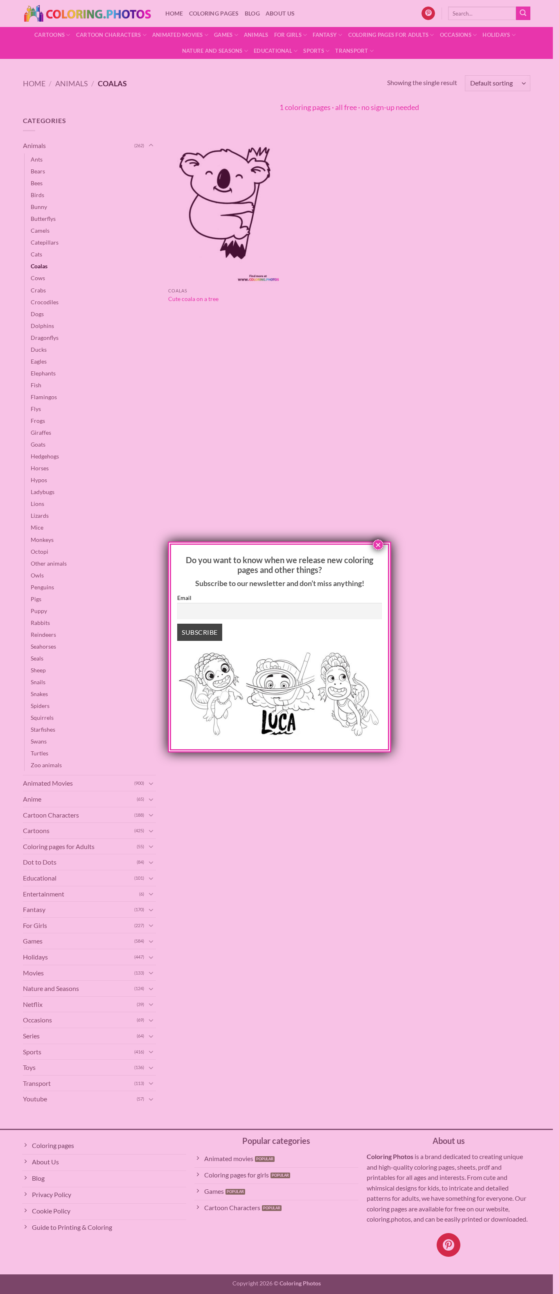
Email (184, 597)
